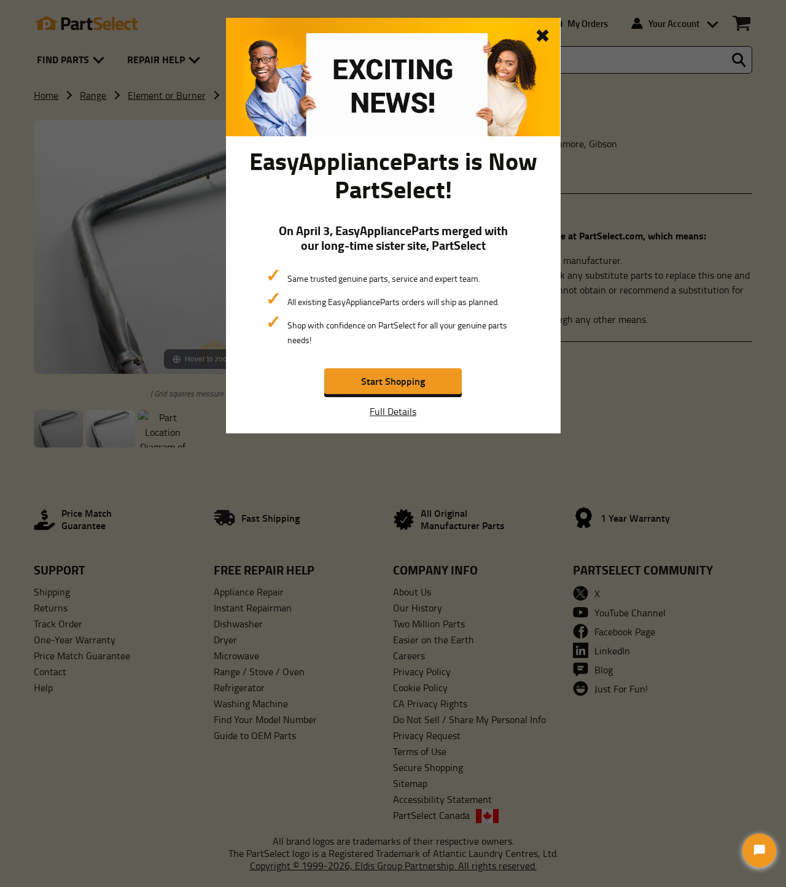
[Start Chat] (759, 850)
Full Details (393, 411)
